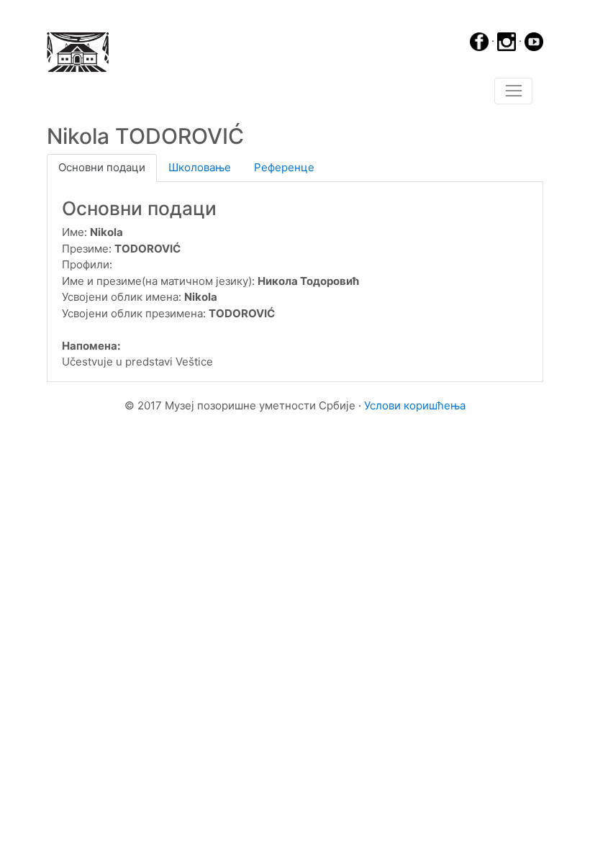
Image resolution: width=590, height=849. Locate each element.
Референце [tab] (284, 167)
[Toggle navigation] (513, 91)
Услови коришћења (415, 405)
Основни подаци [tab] (101, 167)
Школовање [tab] (199, 167)
